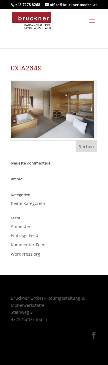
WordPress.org (25, 254)
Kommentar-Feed (28, 245)
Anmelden (21, 226)
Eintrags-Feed (24, 235)
